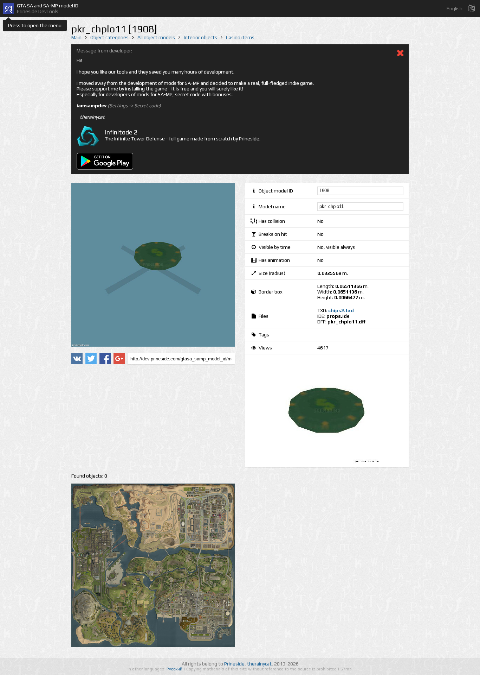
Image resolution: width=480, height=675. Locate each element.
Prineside (234, 664)
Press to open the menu (34, 25)
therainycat (259, 664)
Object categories (109, 37)
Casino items (240, 37)
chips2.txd (341, 310)
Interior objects (200, 37)
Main (76, 37)
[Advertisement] (153, 419)
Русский (175, 669)
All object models (156, 37)
